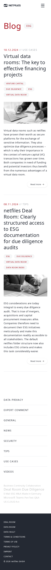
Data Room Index (15, 267)
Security (10, 441)
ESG (30, 89)
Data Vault (9, 532)
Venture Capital (15, 83)
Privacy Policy (11, 546)
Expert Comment (16, 410)
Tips (26, 204)
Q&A (36, 497)
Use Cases (30, 49)
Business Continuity (14, 485)
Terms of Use (11, 542)
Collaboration (33, 485)
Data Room (9, 527)
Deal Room (12, 489)
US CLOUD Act (11, 502)
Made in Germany (31, 493)
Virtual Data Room (16, 94)
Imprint (8, 551)
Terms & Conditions (14, 537)
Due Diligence (13, 89)
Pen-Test (29, 497)
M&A (18, 493)
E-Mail (7, 493)
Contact (8, 556)
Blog (12, 25)
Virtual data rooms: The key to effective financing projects (25, 65)
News (8, 430)
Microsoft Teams (14, 497)
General (10, 420)
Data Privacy (13, 399)
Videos (9, 471)
